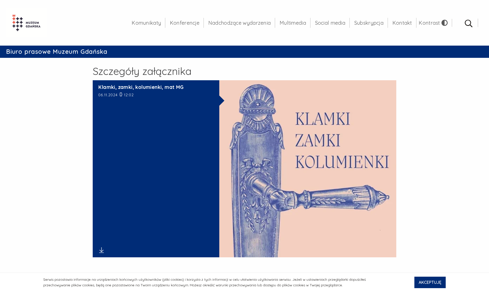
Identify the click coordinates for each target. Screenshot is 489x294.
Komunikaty (146, 23)
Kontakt (402, 23)
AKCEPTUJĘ (430, 282)
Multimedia (293, 23)
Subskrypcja (369, 23)
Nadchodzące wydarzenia (239, 23)
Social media (330, 23)
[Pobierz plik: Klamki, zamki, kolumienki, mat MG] (155, 250)
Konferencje (184, 23)
